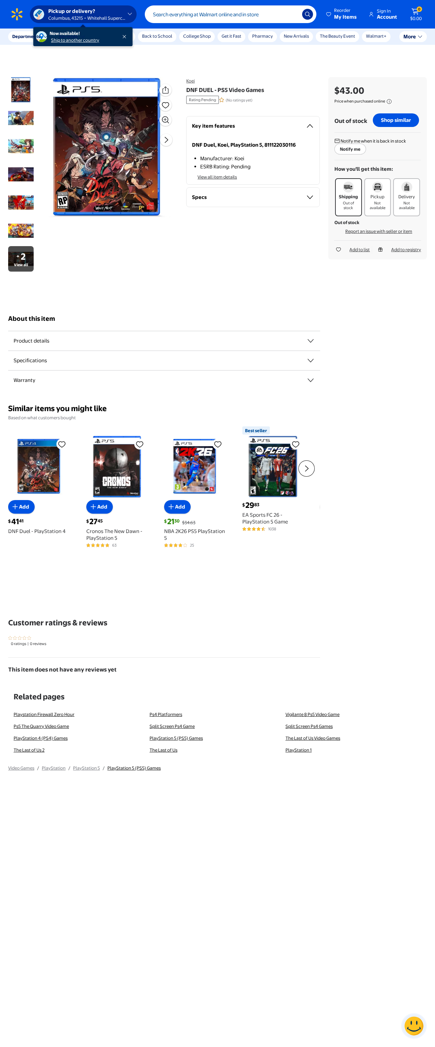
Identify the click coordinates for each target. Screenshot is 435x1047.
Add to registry (406, 249)
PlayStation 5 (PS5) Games (176, 738)
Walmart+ (376, 36)
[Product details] (311, 340)
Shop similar (396, 120)
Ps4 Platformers (166, 714)
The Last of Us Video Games (312, 738)
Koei (190, 81)
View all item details (217, 177)
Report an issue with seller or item (378, 231)
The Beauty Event (337, 36)
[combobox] (230, 14)
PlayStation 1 (298, 750)
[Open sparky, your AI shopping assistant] (414, 1026)
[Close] (126, 36)
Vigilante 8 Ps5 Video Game (312, 714)
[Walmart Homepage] (17, 14)
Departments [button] (26, 36)
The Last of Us (163, 750)
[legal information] (389, 101)
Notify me (350, 149)
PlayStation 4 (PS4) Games (41, 738)
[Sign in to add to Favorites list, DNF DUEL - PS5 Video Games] (165, 105)
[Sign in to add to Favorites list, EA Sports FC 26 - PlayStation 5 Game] (295, 444)
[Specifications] (311, 360)
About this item (31, 319)
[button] (342, 14)
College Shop (197, 36)
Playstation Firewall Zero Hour (44, 714)
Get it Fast (231, 36)
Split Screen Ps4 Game (172, 726)
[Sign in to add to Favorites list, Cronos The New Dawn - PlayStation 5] (139, 444)
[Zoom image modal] (165, 120)
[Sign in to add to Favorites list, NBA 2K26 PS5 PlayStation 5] (217, 444)
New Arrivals (296, 36)
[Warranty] (311, 380)
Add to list (359, 249)
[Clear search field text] (292, 14)
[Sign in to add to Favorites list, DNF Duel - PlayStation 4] (61, 444)
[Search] (307, 14)
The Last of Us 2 (29, 750)
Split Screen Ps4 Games (309, 726)
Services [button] (68, 36)
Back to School (157, 36)
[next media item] (166, 140)
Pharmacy (262, 36)
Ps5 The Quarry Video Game (41, 726)
